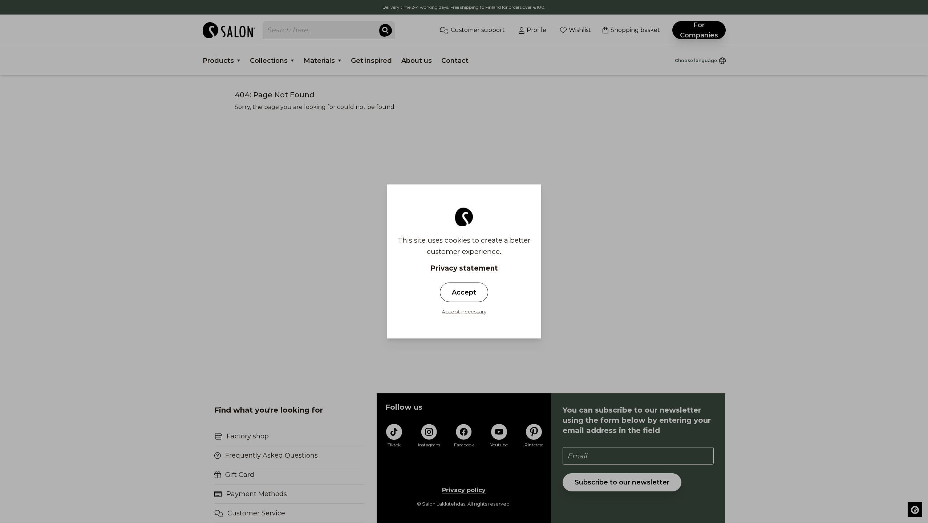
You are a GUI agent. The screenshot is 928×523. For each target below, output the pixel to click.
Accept (464, 292)
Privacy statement (464, 268)
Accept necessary (464, 311)
